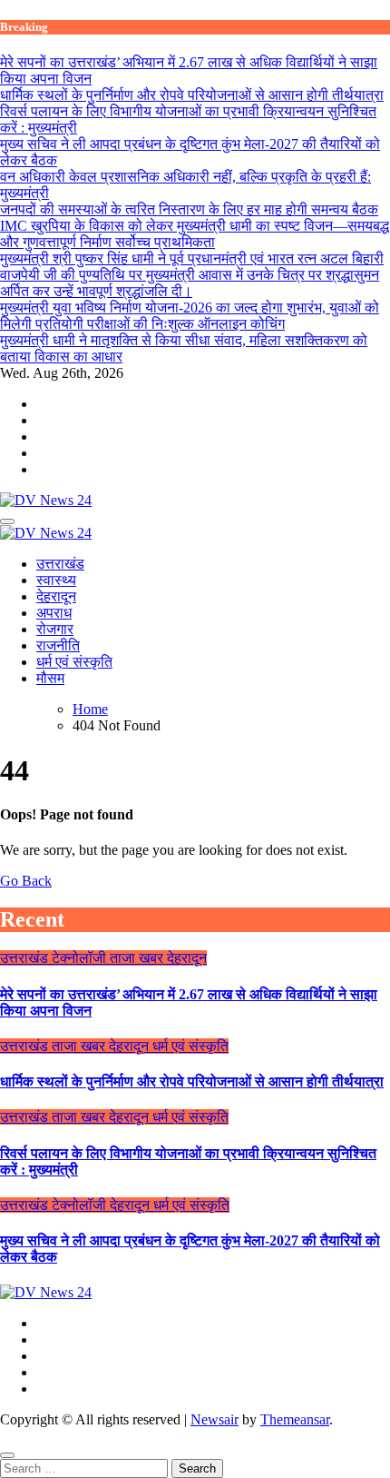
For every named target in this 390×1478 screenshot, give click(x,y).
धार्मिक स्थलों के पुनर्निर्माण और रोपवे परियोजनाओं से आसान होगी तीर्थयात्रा (192, 1081)
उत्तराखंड (60, 563)
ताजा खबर (138, 958)
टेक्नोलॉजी (81, 958)
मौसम (50, 678)
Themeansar (294, 1419)
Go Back (26, 880)
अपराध (54, 612)
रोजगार (54, 629)
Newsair (214, 1419)
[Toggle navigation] (7, 521)
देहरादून (56, 596)
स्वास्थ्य (56, 580)
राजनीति (58, 645)
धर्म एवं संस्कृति (74, 662)
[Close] (7, 1455)
